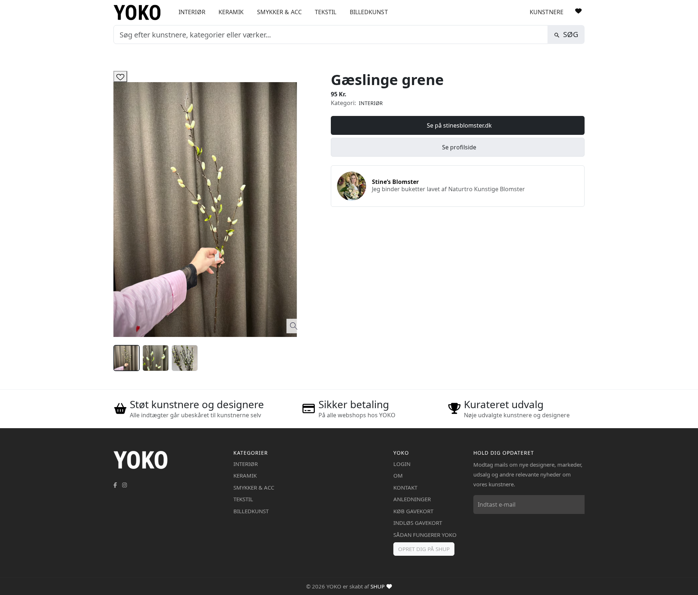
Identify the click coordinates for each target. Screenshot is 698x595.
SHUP (377, 586)
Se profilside (459, 147)
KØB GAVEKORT (413, 511)
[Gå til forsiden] (139, 12)
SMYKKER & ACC (279, 12)
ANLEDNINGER (412, 499)
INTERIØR (191, 12)
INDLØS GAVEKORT (417, 522)
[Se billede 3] (185, 358)
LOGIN (401, 463)
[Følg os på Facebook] (115, 485)
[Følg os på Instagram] (124, 485)
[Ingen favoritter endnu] (578, 10)
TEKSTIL (326, 12)
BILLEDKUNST (369, 12)
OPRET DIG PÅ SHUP (424, 548)
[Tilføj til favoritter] (120, 76)
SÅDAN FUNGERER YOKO (425, 534)
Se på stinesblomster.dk (459, 125)
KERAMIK (231, 12)
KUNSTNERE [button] (546, 12)
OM (398, 475)
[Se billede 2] (156, 358)
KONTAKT (405, 487)
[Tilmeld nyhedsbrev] (577, 504)
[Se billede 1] (126, 358)
